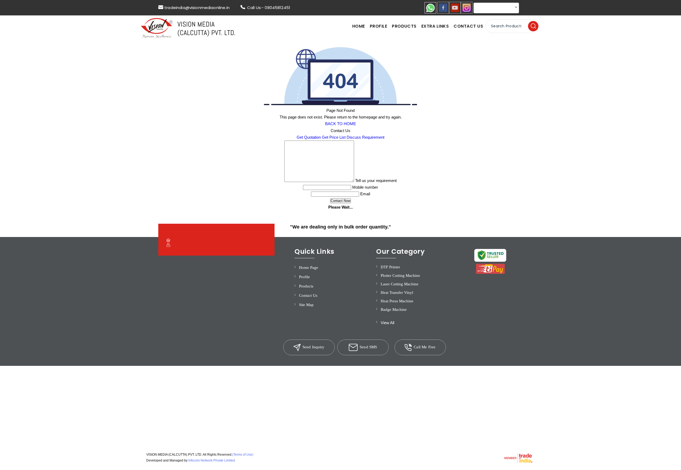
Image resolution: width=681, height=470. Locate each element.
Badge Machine (394, 309)
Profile (378, 26)
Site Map (306, 305)
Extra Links (435, 26)
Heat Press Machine (397, 301)
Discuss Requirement (365, 137)
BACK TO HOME (340, 123)
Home (358, 26)
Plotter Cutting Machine (400, 275)
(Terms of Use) (242, 454)
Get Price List (334, 137)
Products (404, 26)
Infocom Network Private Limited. (212, 460)
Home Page (308, 267)
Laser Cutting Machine (399, 284)
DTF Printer (390, 267)
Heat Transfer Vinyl (397, 292)
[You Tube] (455, 12)
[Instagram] (466, 12)
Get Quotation (309, 137)
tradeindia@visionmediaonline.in (197, 7)
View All (387, 322)
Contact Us (468, 26)
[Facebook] (443, 12)
